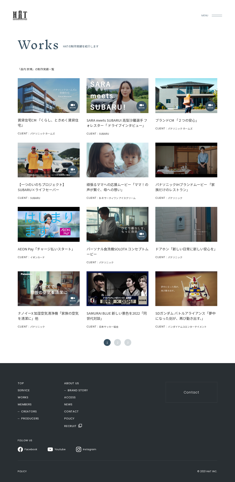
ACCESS (70, 397)
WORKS (23, 397)
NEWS (68, 404)
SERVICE (24, 390)
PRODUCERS (30, 418)
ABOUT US (71, 383)
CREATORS (29, 411)
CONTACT (71, 411)
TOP (21, 383)
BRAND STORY (78, 390)
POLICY (69, 418)
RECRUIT (70, 426)
